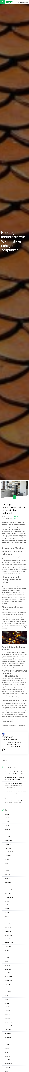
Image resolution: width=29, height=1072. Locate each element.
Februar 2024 (8, 923)
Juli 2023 (7, 950)
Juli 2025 (7, 859)
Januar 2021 (8, 1060)
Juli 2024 (7, 905)
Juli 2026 (7, 814)
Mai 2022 (7, 1003)
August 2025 (8, 855)
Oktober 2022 (8, 984)
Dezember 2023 (8, 931)
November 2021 (8, 1026)
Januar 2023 (8, 973)
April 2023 (7, 961)
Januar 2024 (8, 927)
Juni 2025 (7, 863)
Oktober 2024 (8, 893)
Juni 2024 (7, 908)
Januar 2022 (8, 1018)
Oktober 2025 (8, 848)
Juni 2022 (7, 999)
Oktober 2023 (8, 939)
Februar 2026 (8, 833)
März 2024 (7, 920)
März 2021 (7, 1052)
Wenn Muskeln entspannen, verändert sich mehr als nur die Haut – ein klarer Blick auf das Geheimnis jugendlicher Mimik (15, 800)
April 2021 (7, 1048)
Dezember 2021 (8, 1022)
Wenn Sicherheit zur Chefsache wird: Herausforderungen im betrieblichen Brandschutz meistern (14, 785)
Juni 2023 (7, 954)
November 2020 (8, 1063)
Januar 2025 (8, 882)
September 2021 (9, 1033)
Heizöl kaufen (13, 695)
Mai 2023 (7, 958)
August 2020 (8, 1067)
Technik (14, 518)
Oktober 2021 (8, 1029)
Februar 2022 (8, 1014)
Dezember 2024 (8, 886)
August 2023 (8, 946)
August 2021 (8, 1037)
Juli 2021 (7, 1041)
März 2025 (7, 874)
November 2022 (8, 980)
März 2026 (7, 829)
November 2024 (8, 889)
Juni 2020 (7, 1071)
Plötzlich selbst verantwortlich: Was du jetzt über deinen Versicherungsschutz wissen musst (15, 793)
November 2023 (8, 935)
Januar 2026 (8, 837)
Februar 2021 (8, 1056)
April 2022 (7, 1007)
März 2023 (7, 965)
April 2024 (7, 916)
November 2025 (8, 844)
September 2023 (9, 942)
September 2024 (9, 897)
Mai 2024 (7, 912)
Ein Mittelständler (9, 502)
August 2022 (8, 992)
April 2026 (7, 825)
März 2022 (7, 1010)
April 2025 (7, 871)
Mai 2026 (7, 821)
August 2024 (8, 901)
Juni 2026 (7, 818)
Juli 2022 (7, 995)
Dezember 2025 (8, 840)
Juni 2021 (7, 1044)
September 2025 (9, 852)
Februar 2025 (8, 878)
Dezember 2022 (8, 976)
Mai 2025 (7, 867)
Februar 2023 (8, 969)
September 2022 (9, 988)
